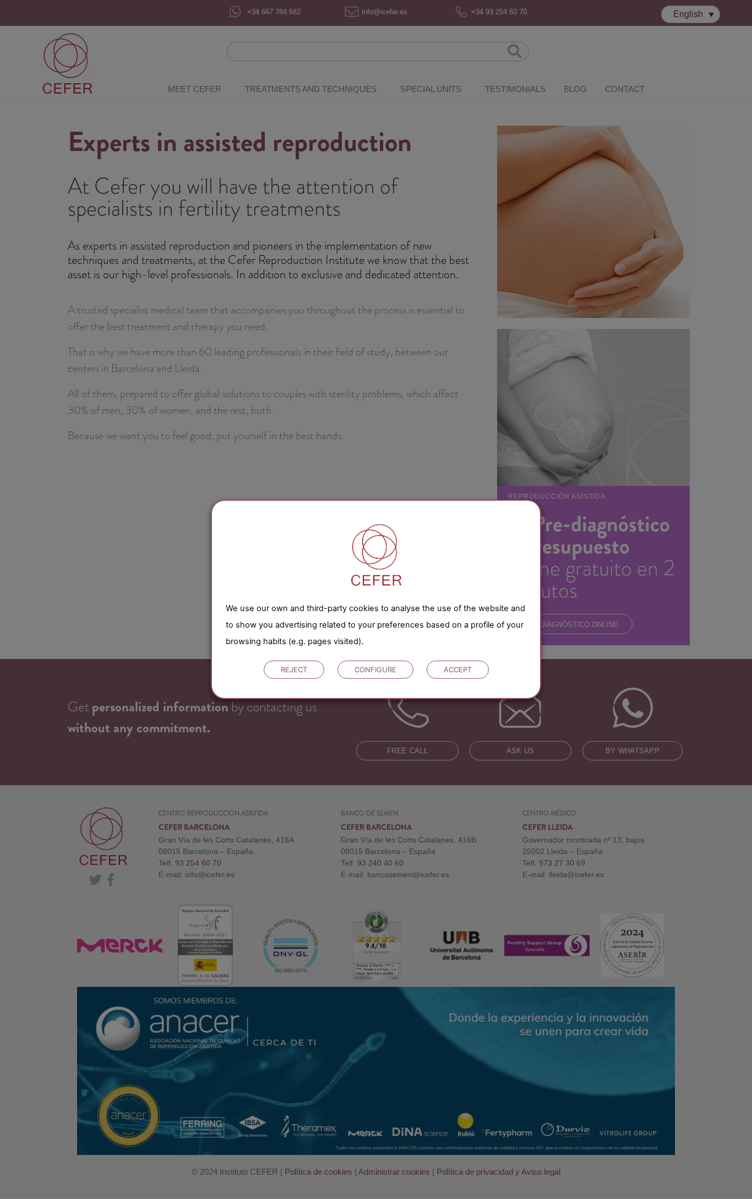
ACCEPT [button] (458, 669)
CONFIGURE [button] (375, 669)
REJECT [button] (294, 669)
